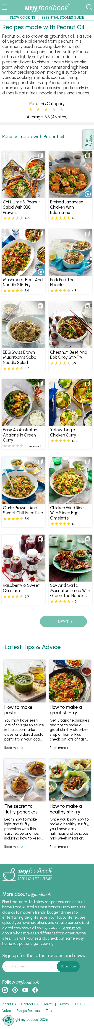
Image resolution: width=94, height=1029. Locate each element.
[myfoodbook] (27, 882)
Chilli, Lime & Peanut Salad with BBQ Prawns (21, 207)
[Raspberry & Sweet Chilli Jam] (23, 579)
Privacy (64, 1004)
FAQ (78, 1004)
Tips (49, 1011)
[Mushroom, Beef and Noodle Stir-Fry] (23, 273)
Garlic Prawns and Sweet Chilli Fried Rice (23, 510)
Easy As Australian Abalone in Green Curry (20, 435)
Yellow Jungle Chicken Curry (63, 432)
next (63, 621)
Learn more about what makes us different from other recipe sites (44, 933)
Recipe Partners (28, 1011)
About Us (9, 1004)
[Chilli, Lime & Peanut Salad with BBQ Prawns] (23, 196)
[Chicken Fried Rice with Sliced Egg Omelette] (70, 501)
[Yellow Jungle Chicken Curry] (70, 423)
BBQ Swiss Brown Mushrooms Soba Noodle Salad (19, 357)
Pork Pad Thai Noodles (62, 282)
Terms (47, 1004)
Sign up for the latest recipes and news (43, 955)
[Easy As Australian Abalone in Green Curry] (23, 423)
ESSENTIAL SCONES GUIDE (63, 18)
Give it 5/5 (61, 109)
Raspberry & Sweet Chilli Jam (21, 588)
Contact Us (29, 1004)
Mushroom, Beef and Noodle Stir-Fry (23, 282)
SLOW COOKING (23, 18)
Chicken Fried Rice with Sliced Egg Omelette (67, 513)
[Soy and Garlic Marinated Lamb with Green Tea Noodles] (70, 579)
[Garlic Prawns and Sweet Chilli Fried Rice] (23, 501)
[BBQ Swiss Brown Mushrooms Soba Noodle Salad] (23, 346)
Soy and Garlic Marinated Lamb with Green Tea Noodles (70, 590)
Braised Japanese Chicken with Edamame (66, 207)
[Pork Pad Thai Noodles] (70, 273)
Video (6, 1011)
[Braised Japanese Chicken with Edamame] (70, 196)
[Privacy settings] (8, 1020)
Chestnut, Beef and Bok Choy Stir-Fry (68, 355)
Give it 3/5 (46, 109)
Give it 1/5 (30, 109)
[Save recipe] (40, 155)
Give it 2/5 (38, 109)
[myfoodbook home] (47, 12)
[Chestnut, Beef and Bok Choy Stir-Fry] (70, 346)
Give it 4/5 (52, 109)
